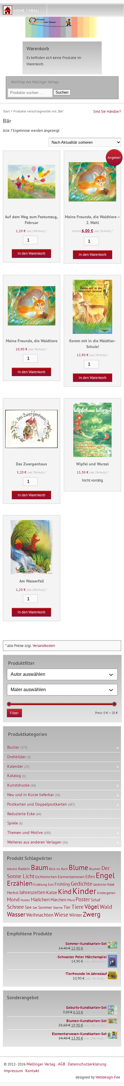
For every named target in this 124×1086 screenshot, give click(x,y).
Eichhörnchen (46, 876)
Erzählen (20, 883)
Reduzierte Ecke (21, 813)
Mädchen (40, 899)
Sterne (58, 907)
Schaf (95, 899)
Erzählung (40, 885)
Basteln (24, 868)
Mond (13, 899)
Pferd (71, 900)
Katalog (14, 775)
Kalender (15, 766)
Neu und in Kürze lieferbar (30, 794)
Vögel (91, 906)
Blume (78, 867)
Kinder (84, 890)
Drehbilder (16, 756)
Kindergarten (106, 893)
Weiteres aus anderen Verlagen (34, 842)
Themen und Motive (25, 832)
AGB (61, 1064)
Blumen (95, 869)
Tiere (78, 906)
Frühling (62, 884)
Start (6, 111)
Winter (75, 915)
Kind (65, 891)
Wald (106, 907)
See (28, 907)
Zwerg (91, 914)
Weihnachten (39, 914)
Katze (51, 892)
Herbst (12, 892)
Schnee (15, 906)
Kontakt (32, 1070)
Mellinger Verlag (41, 1064)
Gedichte (81, 883)
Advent (12, 869)
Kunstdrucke (18, 785)
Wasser (16, 914)
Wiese (61, 914)
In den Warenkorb (31, 253)
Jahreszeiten (32, 892)
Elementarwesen (71, 876)
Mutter (25, 900)
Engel (105, 875)
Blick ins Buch (58, 869)
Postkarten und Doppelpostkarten (37, 804)
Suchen (62, 92)
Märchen (58, 899)
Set (35, 907)
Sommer (45, 907)
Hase (110, 884)
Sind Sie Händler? (107, 111)
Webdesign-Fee (107, 1077)
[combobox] (60, 674)
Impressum (13, 1070)
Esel (51, 885)
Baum (39, 867)
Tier (67, 907)
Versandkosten (44, 645)
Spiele (12, 823)
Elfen (90, 876)
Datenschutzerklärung (87, 1064)
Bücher (13, 747)
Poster (83, 899)
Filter (14, 713)
